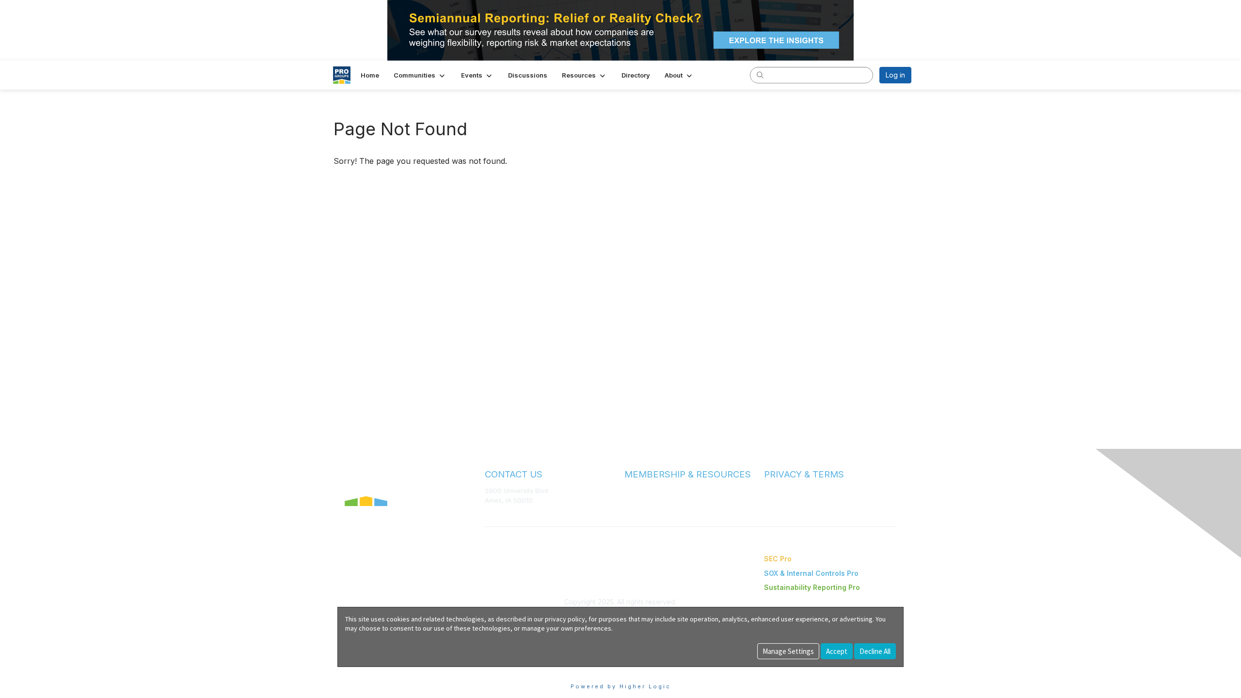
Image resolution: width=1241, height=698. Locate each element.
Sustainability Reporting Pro (812, 587)
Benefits (637, 500)
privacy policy (565, 619)
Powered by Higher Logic (621, 686)
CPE (630, 509)
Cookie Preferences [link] (370, 671)
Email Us (497, 514)
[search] (760, 74)
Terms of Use (784, 490)
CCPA (772, 509)
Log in (895, 75)
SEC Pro (778, 559)
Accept (836, 651)
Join (631, 490)
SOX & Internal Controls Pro (811, 573)
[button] (420, 75)
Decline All (875, 651)
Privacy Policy (785, 500)
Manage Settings (788, 651)
